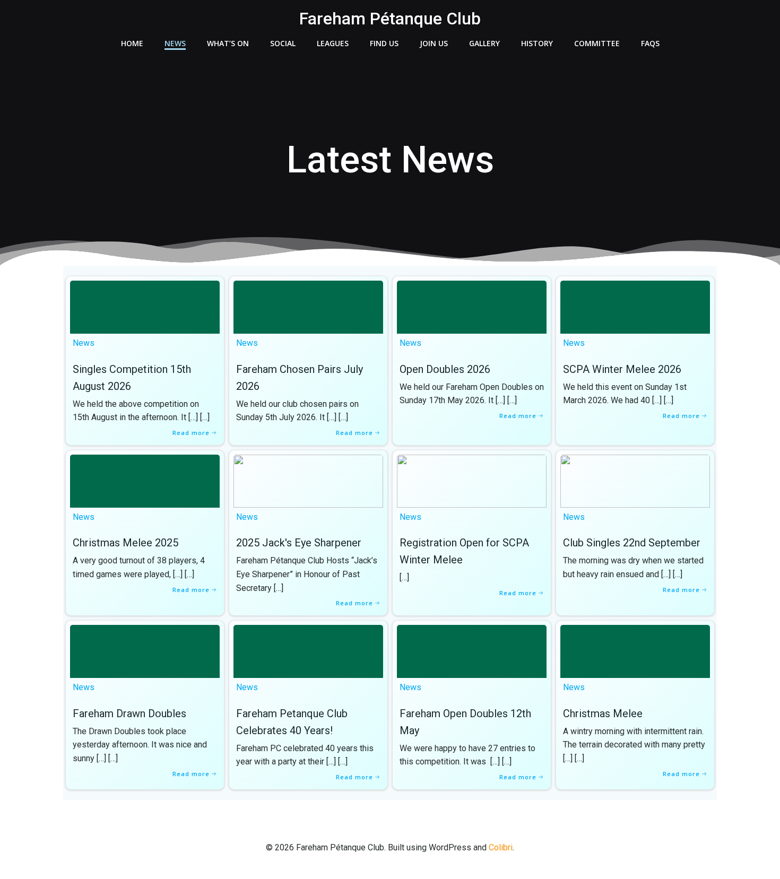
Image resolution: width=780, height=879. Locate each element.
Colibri (501, 847)
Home (132, 43)
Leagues (333, 43)
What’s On (228, 43)
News (175, 43)
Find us (384, 43)
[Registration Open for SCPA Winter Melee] (472, 480)
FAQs (650, 43)
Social (283, 43)
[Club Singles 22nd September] (635, 480)
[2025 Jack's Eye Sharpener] (308, 480)
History (537, 43)
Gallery (484, 43)
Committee (597, 43)
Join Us (434, 43)
